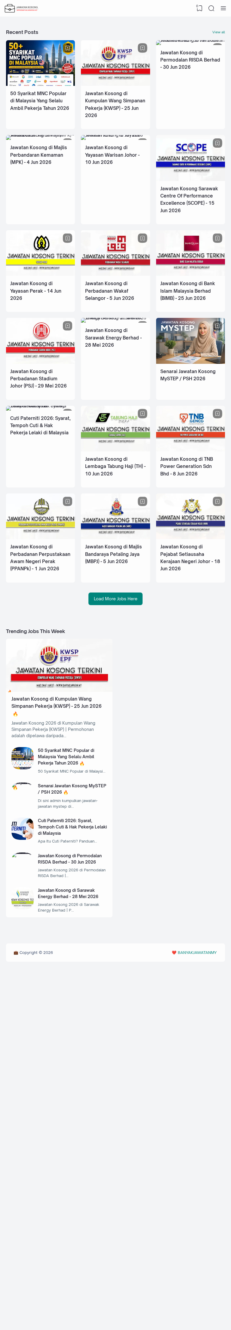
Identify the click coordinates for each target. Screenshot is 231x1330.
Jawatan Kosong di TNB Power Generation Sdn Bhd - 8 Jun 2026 (186, 466)
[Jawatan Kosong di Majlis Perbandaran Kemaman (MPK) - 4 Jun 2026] (40, 134)
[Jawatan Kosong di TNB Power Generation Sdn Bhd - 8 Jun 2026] (190, 449)
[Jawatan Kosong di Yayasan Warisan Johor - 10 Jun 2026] (115, 134)
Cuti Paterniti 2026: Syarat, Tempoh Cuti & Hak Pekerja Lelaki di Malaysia (40, 425)
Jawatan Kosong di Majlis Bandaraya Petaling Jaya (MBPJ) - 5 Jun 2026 (113, 554)
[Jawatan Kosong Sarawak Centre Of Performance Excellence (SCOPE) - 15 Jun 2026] (190, 179)
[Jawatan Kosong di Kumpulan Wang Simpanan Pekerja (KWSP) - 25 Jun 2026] (115, 84)
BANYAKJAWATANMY (197, 952)
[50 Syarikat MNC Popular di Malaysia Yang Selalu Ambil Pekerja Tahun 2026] (40, 84)
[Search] (211, 8)
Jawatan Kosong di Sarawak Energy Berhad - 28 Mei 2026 (113, 337)
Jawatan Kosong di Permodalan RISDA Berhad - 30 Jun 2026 (190, 60)
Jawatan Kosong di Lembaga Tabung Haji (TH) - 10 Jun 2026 (115, 466)
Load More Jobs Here (115, 598)
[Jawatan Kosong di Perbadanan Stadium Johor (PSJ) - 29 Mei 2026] (40, 362)
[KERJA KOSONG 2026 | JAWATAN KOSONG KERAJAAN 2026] (22, 8)
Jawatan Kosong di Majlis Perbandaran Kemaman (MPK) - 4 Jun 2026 (38, 155)
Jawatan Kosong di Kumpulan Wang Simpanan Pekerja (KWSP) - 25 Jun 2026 (56, 702)
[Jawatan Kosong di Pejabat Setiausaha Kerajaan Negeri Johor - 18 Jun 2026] (190, 537)
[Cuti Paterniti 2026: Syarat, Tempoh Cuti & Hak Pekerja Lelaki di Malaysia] (40, 405)
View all (218, 32)
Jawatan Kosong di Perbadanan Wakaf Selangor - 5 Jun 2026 (109, 291)
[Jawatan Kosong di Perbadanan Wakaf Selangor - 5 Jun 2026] (115, 274)
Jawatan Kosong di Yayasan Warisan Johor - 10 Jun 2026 (112, 155)
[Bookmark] (67, 48)
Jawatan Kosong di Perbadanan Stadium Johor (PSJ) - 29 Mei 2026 (38, 379)
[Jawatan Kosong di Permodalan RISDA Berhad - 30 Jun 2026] (190, 40)
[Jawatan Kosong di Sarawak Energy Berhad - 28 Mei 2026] (115, 317)
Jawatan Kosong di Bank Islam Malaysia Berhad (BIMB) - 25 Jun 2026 (187, 291)
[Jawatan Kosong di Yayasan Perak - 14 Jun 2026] (40, 274)
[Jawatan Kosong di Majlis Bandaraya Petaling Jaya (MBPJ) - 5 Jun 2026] (115, 537)
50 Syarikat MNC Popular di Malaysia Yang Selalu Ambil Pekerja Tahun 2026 (39, 101)
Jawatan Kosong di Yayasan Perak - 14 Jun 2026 (35, 291)
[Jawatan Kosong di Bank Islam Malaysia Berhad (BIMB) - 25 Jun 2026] (190, 274)
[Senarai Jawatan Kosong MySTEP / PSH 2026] (190, 362)
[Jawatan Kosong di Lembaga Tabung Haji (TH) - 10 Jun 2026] (115, 449)
